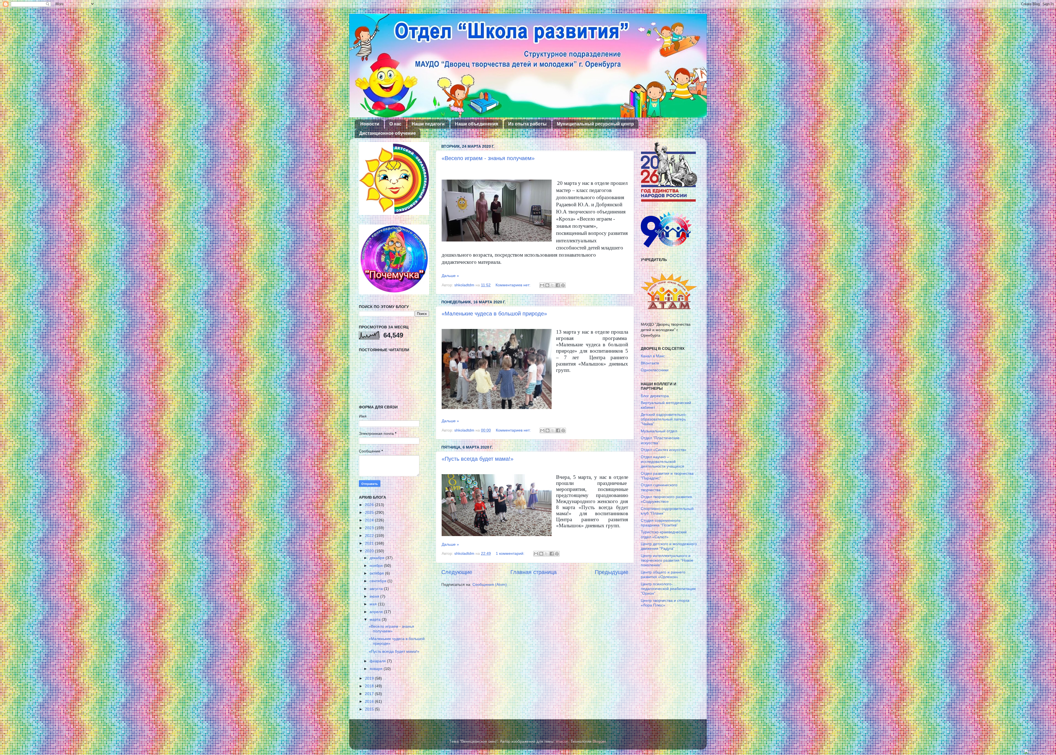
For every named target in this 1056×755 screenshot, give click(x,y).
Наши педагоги (428, 124)
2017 (370, 693)
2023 (370, 528)
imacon (562, 741)
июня (375, 596)
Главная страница (533, 572)
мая (374, 604)
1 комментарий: (511, 553)
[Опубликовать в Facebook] (557, 285)
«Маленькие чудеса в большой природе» (494, 314)
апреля (377, 612)
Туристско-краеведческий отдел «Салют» (664, 534)
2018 (370, 686)
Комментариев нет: (514, 285)
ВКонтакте (650, 363)
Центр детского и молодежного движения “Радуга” (669, 546)
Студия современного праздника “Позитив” (660, 522)
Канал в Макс (653, 356)
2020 (370, 551)
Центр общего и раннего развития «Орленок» (663, 574)
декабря (378, 558)
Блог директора (655, 396)
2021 (370, 543)
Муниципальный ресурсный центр (595, 124)
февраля (378, 661)
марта (376, 619)
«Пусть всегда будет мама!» (477, 459)
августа (377, 588)
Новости (369, 124)
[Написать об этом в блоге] (547, 285)
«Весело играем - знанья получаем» (488, 158)
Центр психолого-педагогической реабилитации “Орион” (668, 589)
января (377, 668)
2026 (370, 505)
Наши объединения (476, 124)
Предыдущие (611, 572)
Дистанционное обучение (387, 133)
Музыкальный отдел (659, 431)
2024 (370, 520)
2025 (370, 512)
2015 (370, 709)
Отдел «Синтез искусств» (663, 449)
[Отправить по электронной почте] (542, 285)
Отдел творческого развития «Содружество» (666, 499)
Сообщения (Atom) (489, 584)
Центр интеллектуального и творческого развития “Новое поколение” (667, 560)
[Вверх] (1037, 752)
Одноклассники (655, 370)
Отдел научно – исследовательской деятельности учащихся (662, 462)
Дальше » (450, 275)
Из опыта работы (527, 124)
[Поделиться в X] (552, 285)
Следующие (456, 572)
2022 (370, 535)
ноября (377, 565)
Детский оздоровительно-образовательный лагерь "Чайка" (664, 419)
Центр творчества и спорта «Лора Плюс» (665, 602)
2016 (370, 701)
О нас (395, 124)
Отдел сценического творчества (659, 487)
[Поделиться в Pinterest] (563, 285)
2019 (370, 678)
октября (377, 573)
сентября (378, 581)
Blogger (599, 741)
